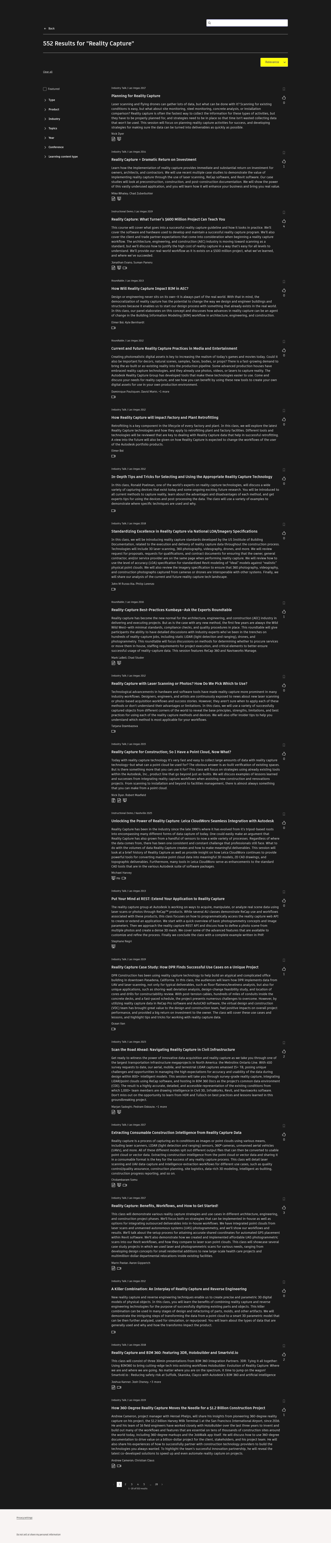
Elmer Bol (117, 322)
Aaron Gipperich (139, 1262)
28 (156, 1484)
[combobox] (272, 62)
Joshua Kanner (121, 1381)
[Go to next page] (162, 1484)
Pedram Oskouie (144, 1106)
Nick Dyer (117, 133)
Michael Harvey (121, 872)
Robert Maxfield (135, 795)
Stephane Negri (121, 941)
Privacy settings (24, 1517)
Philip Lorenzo (145, 583)
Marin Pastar (119, 1262)
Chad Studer (136, 657)
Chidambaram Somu (124, 1179)
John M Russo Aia (122, 583)
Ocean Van (118, 1023)
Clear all (47, 72)
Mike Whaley (119, 193)
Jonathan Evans (121, 262)
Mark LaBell (119, 657)
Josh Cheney (140, 1381)
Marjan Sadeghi (121, 1106)
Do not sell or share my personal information (39, 1534)
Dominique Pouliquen (125, 391)
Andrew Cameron (122, 1460)
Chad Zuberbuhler (141, 193)
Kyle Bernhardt (134, 322)
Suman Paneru (143, 262)
